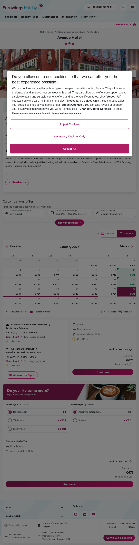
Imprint (46, 113)
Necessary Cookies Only (69, 136)
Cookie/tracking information (66, 113)
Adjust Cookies (69, 124)
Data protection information (26, 113)
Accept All (69, 148)
